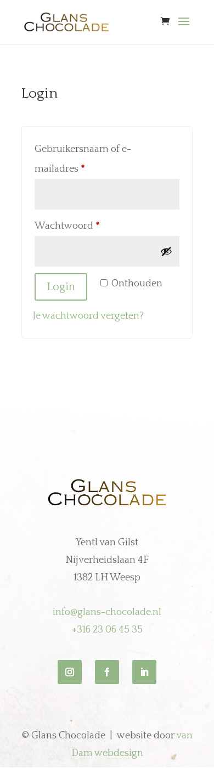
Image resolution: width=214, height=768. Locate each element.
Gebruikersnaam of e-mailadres (83, 159)
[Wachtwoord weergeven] (166, 251)
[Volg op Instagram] (70, 672)
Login (61, 287)
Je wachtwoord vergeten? (88, 315)
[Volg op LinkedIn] (144, 672)
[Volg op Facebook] (107, 672)
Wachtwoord (82, 225)
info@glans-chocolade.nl (107, 612)
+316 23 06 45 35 (107, 629)
